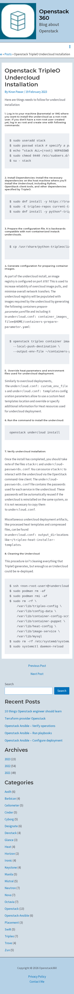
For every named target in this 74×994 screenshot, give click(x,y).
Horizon (10, 854)
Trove (8, 943)
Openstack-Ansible (17, 916)
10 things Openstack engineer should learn (33, 711)
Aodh (8, 792)
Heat (8, 847)
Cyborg (9, 819)
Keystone (11, 867)
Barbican (10, 799)
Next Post (37, 673)
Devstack (11, 833)
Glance (9, 840)
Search (9, 684)
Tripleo (9, 936)
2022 (7, 766)
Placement (12, 923)
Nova (8, 895)
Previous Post (37, 665)
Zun (7, 950)
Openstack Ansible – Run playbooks (28, 733)
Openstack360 (54, 14)
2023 (7, 759)
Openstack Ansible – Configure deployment (34, 740)
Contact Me (37, 982)
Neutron (10, 888)
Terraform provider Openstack (25, 718)
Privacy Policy (37, 977)
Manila (9, 874)
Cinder (9, 812)
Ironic (8, 860)
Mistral (9, 881)
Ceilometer (12, 805)
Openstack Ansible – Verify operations (30, 726)
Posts (8, 54)
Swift (8, 929)
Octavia (9, 902)
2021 (7, 773)
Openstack (12, 909)
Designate (11, 826)
